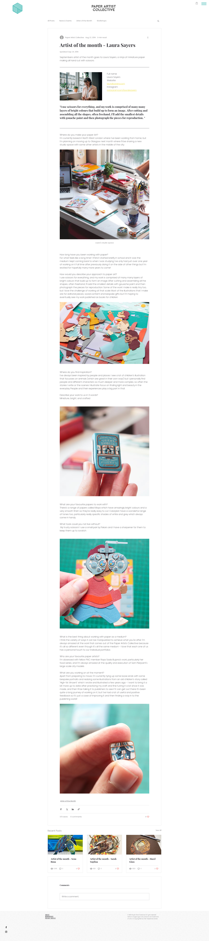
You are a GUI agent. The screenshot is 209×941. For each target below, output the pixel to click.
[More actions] (147, 37)
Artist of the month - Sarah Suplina (103, 860)
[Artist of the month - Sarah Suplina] (104, 845)
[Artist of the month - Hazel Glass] (143, 845)
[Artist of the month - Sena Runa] (65, 845)
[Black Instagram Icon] (6, 931)
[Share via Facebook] (61, 809)
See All (158, 830)
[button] (204, 3)
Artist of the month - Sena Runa (63, 860)
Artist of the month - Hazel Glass (142, 860)
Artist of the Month (84, 21)
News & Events (65, 21)
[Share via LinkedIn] (73, 809)
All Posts (51, 21)
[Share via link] (79, 809)
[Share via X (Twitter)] (67, 809)
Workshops (101, 21)
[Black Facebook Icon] (6, 927)
